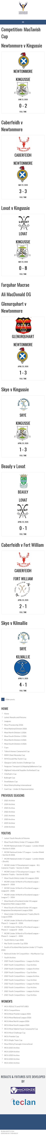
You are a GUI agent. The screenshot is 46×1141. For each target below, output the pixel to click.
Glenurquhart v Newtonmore (13, 307)
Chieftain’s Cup (10, 774)
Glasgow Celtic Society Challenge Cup (19, 763)
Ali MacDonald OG (16, 294)
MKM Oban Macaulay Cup (14, 755)
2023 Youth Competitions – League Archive (21, 976)
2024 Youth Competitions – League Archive (21, 969)
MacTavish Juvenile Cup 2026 (16, 943)
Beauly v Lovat (13, 466)
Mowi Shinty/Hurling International (17, 785)
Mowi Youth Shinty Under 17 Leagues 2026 (21, 842)
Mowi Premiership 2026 (13, 725)
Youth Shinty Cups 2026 (14, 940)
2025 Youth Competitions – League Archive (21, 961)
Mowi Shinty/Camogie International (18, 1044)
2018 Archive (9, 827)
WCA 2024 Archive (12, 1051)
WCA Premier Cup (11, 1036)
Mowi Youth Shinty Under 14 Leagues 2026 (21, 878)
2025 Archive (9, 800)
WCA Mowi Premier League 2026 (17, 1014)
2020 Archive (9, 819)
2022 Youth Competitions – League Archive (21, 984)
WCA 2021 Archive (12, 1063)
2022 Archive (9, 812)
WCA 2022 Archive (12, 1059)
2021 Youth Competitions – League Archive (21, 991)
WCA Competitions (12, 1010)
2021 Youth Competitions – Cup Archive (20, 995)
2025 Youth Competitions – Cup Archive (20, 965)
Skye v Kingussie (15, 389)
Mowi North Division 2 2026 (15, 740)
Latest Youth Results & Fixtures (17, 838)
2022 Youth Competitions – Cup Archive (20, 987)
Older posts (8, 699)
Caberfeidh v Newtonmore (12, 126)
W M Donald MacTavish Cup (15, 759)
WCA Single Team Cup (13, 1040)
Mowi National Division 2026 (15, 729)
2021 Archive (9, 815)
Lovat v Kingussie (15, 207)
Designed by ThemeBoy (9, 1133)
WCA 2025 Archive (12, 1048)
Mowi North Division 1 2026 (15, 732)
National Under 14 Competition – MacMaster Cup (24, 954)
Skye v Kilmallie (14, 622)
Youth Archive (10, 957)
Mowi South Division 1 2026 (15, 736)
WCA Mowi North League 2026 (16, 1021)
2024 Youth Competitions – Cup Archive (20, 972)
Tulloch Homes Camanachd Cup (17, 751)
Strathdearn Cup (11, 781)
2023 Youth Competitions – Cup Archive (20, 980)
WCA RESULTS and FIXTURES (16, 1006)
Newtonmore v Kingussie (21, 45)
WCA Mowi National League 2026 (17, 1017)
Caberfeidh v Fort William (22, 544)
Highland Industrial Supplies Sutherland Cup (21, 770)
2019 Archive (9, 823)
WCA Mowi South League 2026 (16, 1025)
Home (6, 714)
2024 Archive (9, 804)
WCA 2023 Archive (12, 1055)
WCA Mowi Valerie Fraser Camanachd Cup (21, 1029)
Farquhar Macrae (15, 284)
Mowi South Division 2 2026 (15, 744)
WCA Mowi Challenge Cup (14, 1033)
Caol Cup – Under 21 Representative (19, 789)
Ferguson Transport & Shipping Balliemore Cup (23, 766)
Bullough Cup (9, 778)
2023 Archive (9, 808)
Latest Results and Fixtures (15, 717)
